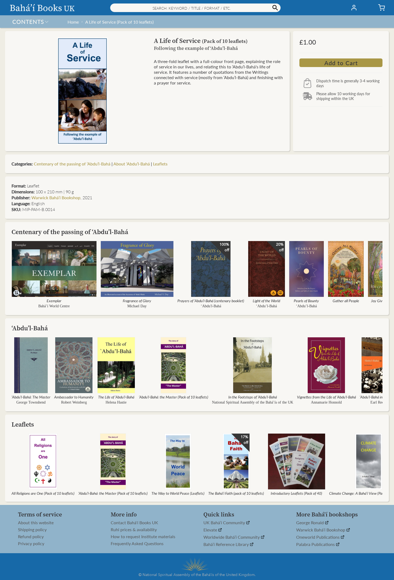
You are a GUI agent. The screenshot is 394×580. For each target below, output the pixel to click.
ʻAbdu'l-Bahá (211, 306)
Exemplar (54, 300)
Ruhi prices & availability (134, 529)
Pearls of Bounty (306, 300)
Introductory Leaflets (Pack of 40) (296, 493)
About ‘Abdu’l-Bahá (131, 164)
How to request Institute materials (143, 536)
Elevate (210, 530)
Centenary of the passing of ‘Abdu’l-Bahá (72, 164)
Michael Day (137, 306)
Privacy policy (31, 543)
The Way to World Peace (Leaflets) (178, 493)
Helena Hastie (116, 402)
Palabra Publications (316, 544)
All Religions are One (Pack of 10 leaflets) (43, 493)
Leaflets (160, 164)
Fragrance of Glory (137, 300)
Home (73, 22)
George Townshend (31, 402)
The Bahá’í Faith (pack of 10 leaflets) (236, 493)
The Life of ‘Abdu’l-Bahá (116, 397)
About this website (36, 522)
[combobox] (195, 7)
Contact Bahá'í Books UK (134, 522)
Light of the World (266, 300)
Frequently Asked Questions (137, 543)
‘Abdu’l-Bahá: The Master (31, 397)
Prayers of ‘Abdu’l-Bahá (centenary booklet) (210, 300)
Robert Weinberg (74, 402)
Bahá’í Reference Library (226, 544)
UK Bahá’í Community (224, 522)
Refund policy (31, 536)
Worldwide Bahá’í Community (232, 537)
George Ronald (310, 522)
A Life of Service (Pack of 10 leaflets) (119, 22)
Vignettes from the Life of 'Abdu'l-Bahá (326, 397)
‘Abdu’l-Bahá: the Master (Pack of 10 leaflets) (173, 397)
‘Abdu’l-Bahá (266, 306)
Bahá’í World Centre (54, 306)
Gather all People (346, 300)
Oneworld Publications (318, 537)
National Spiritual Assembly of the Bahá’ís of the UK (252, 402)
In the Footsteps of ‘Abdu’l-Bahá (252, 397)
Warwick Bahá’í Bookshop (55, 197)
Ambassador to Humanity (74, 397)
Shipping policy (32, 529)
